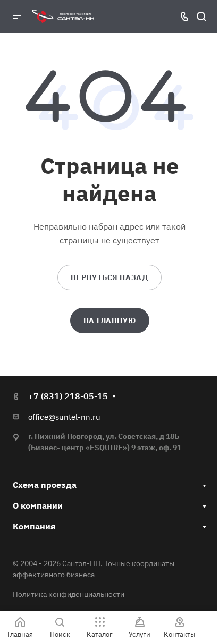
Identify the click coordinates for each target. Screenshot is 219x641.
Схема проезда (45, 484)
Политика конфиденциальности (68, 594)
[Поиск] (201, 17)
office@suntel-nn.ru (64, 417)
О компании (38, 505)
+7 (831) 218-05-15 (68, 396)
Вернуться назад (109, 277)
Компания (34, 526)
